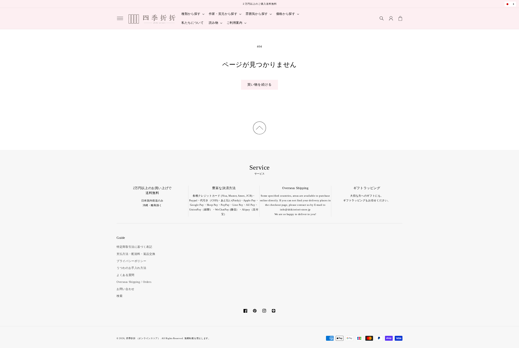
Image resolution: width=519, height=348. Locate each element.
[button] (120, 18)
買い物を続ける (259, 84)
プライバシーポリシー (131, 261)
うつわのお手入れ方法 (131, 267)
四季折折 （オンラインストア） (143, 338)
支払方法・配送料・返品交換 (136, 253)
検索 (119, 295)
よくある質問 (125, 275)
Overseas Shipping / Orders (134, 281)
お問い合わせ (125, 289)
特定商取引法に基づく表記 (134, 246)
